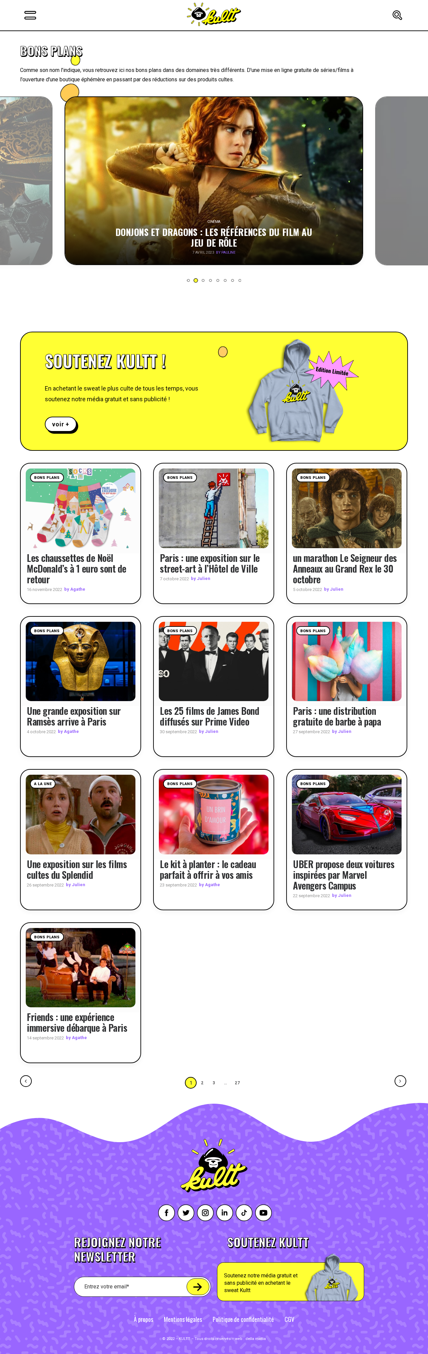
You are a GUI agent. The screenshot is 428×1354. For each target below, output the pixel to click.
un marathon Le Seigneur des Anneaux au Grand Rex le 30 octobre (345, 568)
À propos (143, 1319)
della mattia (255, 1339)
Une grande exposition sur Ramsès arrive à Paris (74, 716)
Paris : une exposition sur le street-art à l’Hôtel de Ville (210, 563)
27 (238, 1083)
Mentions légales (183, 1319)
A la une (42, 784)
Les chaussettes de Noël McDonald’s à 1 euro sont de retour (76, 568)
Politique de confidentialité (243, 1319)
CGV (289, 1319)
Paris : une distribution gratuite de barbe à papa (337, 716)
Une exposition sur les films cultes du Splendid (77, 869)
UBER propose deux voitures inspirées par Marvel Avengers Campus (343, 874)
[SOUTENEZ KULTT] (309, 1269)
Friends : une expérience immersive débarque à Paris (77, 1022)
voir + (60, 424)
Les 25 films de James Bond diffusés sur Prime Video (209, 716)
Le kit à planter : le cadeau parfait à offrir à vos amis (208, 869)
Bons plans (47, 478)
